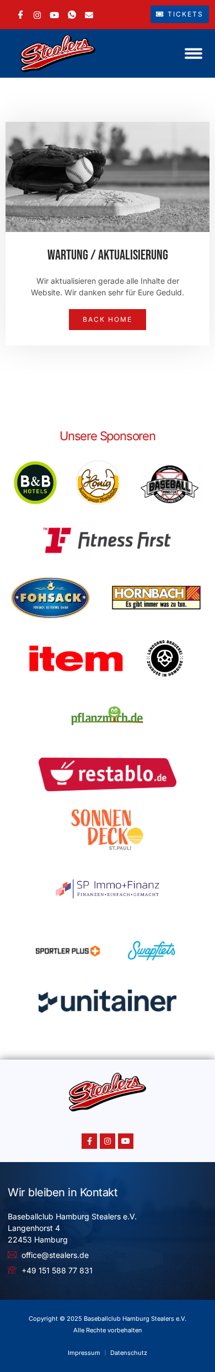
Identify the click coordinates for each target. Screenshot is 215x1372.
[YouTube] (54, 14)
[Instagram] (37, 14)
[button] (193, 53)
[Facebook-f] (89, 1141)
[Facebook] (21, 14)
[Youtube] (125, 1141)
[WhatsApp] (72, 14)
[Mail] (89, 14)
